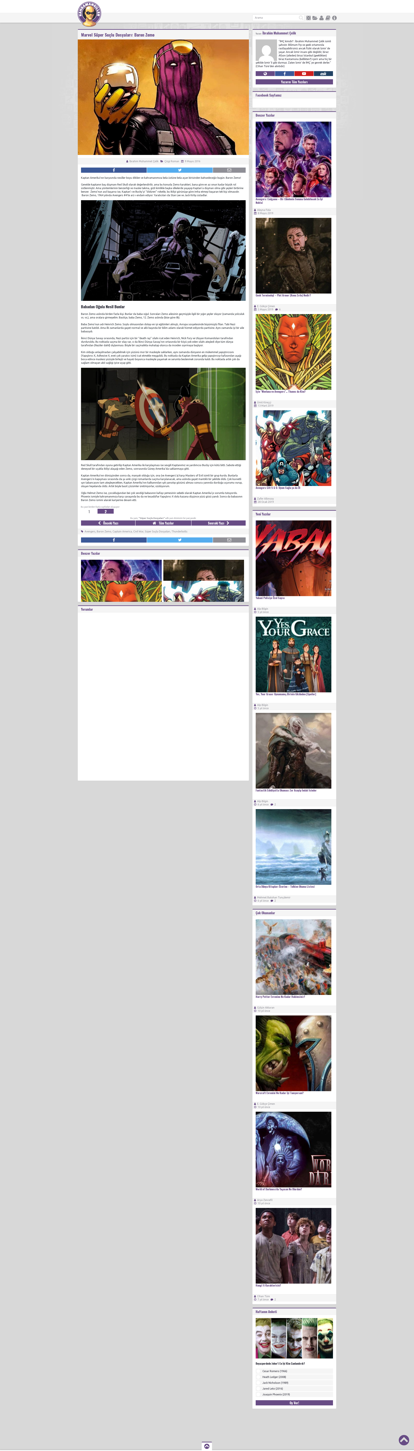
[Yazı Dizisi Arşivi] (328, 18)
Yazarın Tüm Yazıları (294, 81)
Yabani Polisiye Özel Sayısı (270, 598)
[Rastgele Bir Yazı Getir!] (308, 18)
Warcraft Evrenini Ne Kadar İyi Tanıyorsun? (280, 1093)
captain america (122, 531)
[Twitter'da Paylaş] (180, 170)
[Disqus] (163, 652)
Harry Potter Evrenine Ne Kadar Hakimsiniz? (280, 997)
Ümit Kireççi (264, 402)
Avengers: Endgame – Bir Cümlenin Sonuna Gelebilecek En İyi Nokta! (289, 201)
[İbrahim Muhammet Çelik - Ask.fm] (323, 73)
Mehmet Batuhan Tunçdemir (273, 897)
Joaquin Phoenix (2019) (276, 1394)
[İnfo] (334, 18)
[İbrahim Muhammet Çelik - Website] (265, 73)
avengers (90, 531)
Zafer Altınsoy (265, 498)
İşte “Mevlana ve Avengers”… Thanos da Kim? (280, 391)
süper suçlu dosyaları (157, 531)
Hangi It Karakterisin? (268, 1285)
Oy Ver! (294, 1402)
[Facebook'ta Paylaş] (114, 170)
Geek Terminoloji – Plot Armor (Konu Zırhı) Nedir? (283, 295)
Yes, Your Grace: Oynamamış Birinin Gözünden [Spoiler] (286, 694)
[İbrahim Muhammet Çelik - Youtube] (304, 73)
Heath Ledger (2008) (274, 1376)
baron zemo (104, 531)
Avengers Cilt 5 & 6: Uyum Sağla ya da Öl (278, 488)
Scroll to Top (404, 1440)
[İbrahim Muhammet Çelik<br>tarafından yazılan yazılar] (266, 40)
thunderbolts (179, 531)
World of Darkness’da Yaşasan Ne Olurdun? (279, 1189)
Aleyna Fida (264, 209)
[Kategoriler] (315, 18)
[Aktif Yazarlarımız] (321, 18)
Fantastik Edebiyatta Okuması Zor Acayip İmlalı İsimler (286, 790)
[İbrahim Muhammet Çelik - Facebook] (284, 73)
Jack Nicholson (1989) (275, 1382)
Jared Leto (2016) (272, 1388)
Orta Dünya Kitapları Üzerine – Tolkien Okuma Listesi (285, 887)
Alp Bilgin (262, 608)
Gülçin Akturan (265, 1007)
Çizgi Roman (171, 161)
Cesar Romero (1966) (274, 1371)
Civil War (138, 531)
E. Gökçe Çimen (266, 306)
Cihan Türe (263, 1296)
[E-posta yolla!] (229, 170)
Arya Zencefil (264, 1200)
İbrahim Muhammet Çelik (143, 161)
